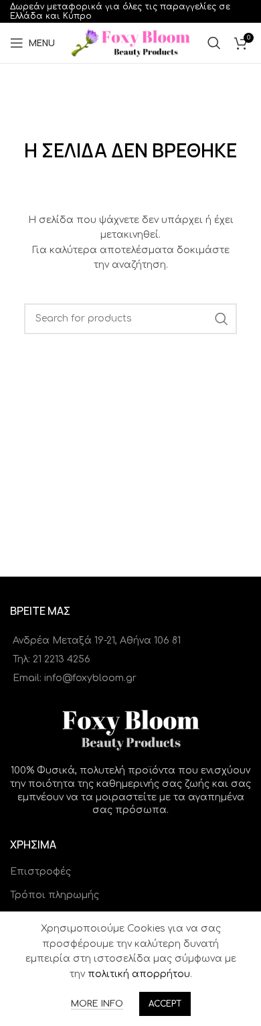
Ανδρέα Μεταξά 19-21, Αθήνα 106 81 (97, 641)
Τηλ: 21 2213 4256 (51, 659)
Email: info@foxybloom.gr (75, 678)
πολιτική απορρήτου (139, 974)
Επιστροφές (40, 872)
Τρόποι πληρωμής (54, 895)
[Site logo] (131, 43)
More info (97, 1004)
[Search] (214, 42)
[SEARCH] (221, 318)
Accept (165, 1004)
